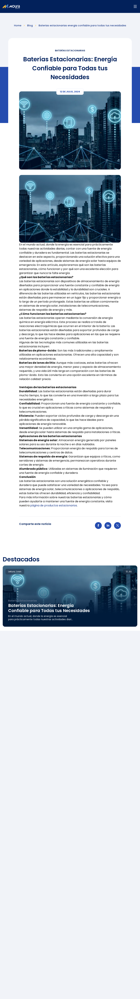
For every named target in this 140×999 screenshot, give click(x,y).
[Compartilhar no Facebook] (98, 527)
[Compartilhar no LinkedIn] (107, 527)
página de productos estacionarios (53, 505)
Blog (30, 25)
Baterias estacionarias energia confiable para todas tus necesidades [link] (82, 25)
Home (17, 25)
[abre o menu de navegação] (135, 6)
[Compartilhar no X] (117, 527)
